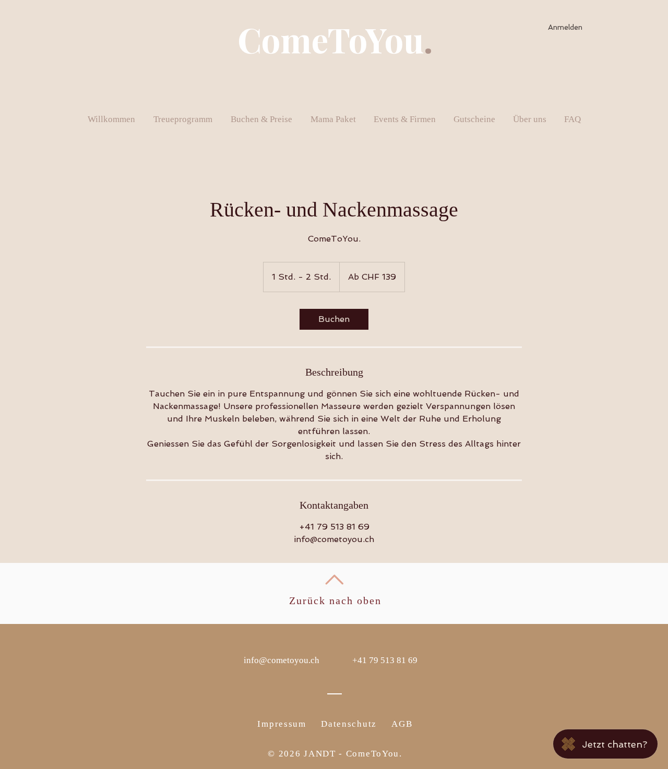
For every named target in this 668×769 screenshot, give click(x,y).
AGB (401, 724)
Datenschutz (349, 724)
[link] (334, 319)
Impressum (281, 724)
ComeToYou (330, 39)
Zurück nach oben (335, 600)
